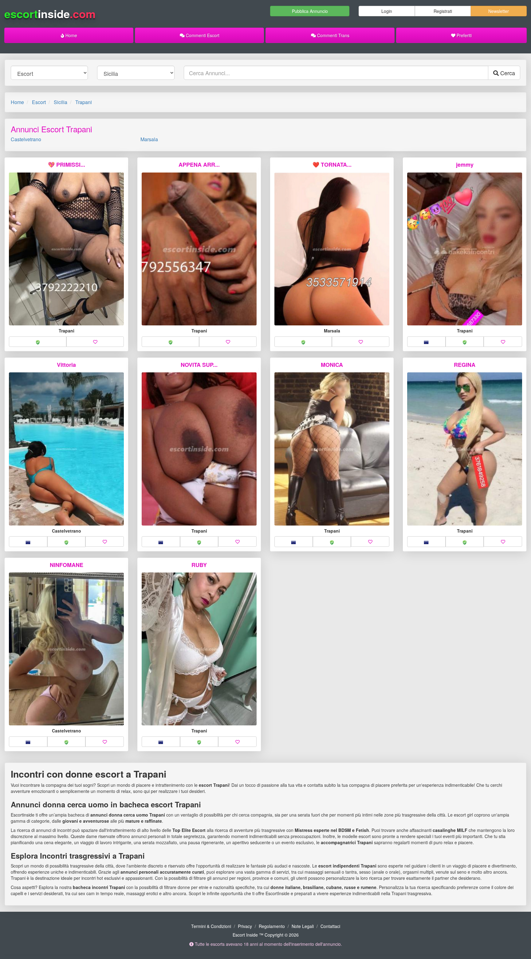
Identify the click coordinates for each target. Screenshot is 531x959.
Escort (39, 102)
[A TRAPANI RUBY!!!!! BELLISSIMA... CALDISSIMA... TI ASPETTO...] (199, 649)
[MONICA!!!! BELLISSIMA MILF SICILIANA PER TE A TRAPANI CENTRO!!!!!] (331, 449)
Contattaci (330, 926)
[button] (37, 341)
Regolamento (272, 926)
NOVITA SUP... (199, 365)
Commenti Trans (332, 35)
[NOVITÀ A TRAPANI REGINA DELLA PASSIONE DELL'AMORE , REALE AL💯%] (464, 449)
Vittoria (66, 365)
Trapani (83, 102)
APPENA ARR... (199, 165)
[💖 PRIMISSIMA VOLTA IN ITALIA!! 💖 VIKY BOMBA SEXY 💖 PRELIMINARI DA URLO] (66, 249)
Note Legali (303, 926)
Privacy (245, 926)
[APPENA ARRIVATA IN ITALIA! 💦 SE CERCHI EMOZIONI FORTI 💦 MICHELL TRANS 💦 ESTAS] (199, 249)
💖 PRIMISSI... (66, 165)
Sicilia (60, 102)
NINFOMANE (66, 565)
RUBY (199, 565)
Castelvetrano (26, 139)
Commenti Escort (202, 35)
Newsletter (498, 11)
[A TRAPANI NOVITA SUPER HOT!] (199, 449)
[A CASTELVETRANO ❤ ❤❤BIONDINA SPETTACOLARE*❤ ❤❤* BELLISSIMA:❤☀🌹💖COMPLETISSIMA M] (66, 649)
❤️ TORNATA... (332, 165)
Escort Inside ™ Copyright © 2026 (266, 935)
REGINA (464, 365)
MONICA (332, 365)
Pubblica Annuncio (310, 11)
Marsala (149, 139)
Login (386, 11)
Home (70, 35)
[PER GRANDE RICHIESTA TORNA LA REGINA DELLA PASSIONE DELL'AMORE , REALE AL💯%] (464, 249)
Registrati (443, 11)
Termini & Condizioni (211, 926)
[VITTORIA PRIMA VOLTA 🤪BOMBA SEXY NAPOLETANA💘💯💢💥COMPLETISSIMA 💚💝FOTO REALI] (66, 449)
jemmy (465, 165)
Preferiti (463, 35)
